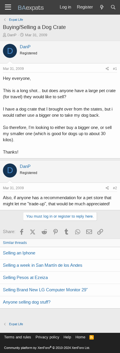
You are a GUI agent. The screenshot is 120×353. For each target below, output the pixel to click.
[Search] (113, 7)
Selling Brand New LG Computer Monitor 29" (45, 290)
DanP (12, 34)
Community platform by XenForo (47, 348)
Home (80, 337)
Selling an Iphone (19, 253)
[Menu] (8, 7)
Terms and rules (17, 337)
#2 (115, 188)
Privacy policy (47, 337)
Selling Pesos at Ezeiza (25, 277)
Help (67, 337)
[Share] (107, 69)
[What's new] (101, 7)
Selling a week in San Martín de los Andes (42, 265)
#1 (115, 68)
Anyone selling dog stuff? (26, 302)
